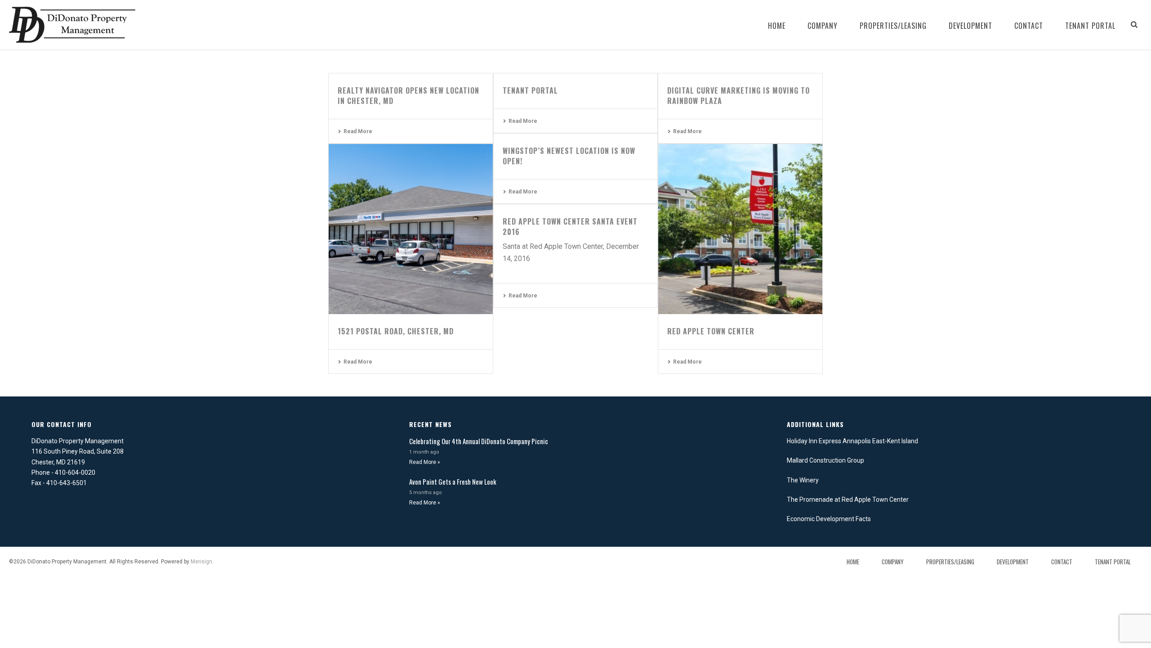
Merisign (201, 561)
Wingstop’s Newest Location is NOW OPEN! (569, 155)
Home (776, 25)
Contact (1028, 25)
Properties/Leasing (893, 25)
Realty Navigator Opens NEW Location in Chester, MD (408, 95)
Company (822, 25)
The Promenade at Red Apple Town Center (848, 499)
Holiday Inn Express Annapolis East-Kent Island (852, 441)
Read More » (424, 462)
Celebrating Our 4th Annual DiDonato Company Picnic (478, 441)
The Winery (803, 480)
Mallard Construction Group (825, 460)
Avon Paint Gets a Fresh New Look (452, 481)
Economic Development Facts (829, 518)
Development (970, 25)
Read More (358, 131)
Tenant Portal (1090, 25)
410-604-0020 (75, 472)
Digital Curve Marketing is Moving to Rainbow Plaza (738, 95)
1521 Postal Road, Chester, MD (396, 331)
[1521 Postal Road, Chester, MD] (411, 229)
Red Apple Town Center (710, 331)
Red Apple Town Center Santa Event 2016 (570, 226)
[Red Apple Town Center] (740, 229)
